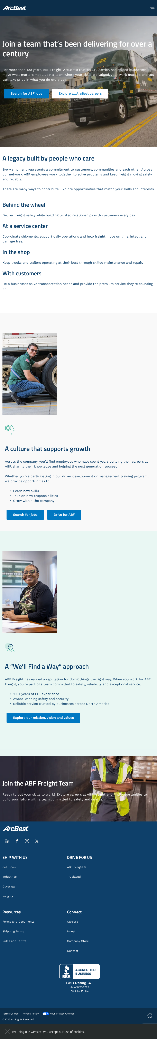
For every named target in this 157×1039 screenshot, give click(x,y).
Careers (72, 921)
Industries (9, 876)
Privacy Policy (30, 1013)
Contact (72, 950)
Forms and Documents (18, 921)
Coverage (8, 886)
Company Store (78, 941)
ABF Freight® (76, 867)
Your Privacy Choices (62, 1013)
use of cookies (74, 1031)
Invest (71, 931)
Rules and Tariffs (14, 941)
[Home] (14, 8)
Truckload (74, 876)
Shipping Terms (13, 931)
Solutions (9, 867)
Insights (7, 896)
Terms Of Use (10, 1013)
